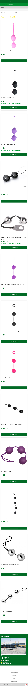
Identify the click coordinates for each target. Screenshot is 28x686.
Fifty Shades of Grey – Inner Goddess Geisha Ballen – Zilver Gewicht (13, 238)
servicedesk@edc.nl (6, 663)
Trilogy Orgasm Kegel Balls (7, 611)
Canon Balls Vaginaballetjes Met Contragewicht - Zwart (13, 331)
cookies (14, 684)
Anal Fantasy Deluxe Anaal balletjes (8, 518)
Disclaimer (14, 675)
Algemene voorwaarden (14, 672)
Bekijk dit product (14, 60)
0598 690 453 (5, 660)
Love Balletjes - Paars (6, 471)
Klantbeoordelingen (14, 681)
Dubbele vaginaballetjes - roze (7, 50)
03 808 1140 (5, 662)
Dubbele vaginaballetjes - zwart (8, 97)
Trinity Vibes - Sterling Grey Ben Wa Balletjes (11, 564)
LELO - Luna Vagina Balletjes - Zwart (9, 191)
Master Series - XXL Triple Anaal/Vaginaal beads (11, 424)
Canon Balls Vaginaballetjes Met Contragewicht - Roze (13, 377)
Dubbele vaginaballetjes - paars (8, 144)
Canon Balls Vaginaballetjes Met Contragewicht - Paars (13, 284)
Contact (14, 678)
